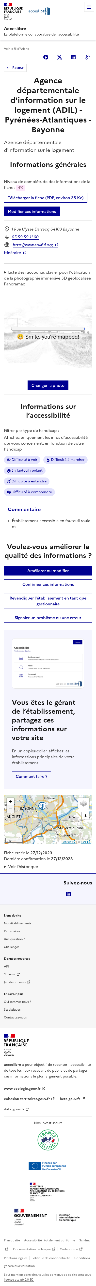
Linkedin (73, 57)
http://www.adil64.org (33, 245)
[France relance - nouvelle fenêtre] (48, 1140)
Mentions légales (15, 1258)
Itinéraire (12, 253)
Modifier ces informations (32, 211)
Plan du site (12, 1240)
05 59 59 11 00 (25, 237)
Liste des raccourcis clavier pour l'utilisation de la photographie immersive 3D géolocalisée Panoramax (47, 278)
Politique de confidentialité (51, 1258)
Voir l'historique (23, 867)
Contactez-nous (15, 1017)
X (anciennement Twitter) (59, 57)
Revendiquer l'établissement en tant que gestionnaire (48, 601)
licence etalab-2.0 (16, 1279)
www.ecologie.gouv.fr (22, 1088)
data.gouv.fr (14, 1109)
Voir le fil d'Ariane (16, 49)
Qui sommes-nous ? (17, 1002)
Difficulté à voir (24, 459)
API (6, 966)
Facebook (46, 57)
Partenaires (12, 931)
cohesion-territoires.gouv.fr (27, 1099)
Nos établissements (17, 923)
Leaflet (66, 842)
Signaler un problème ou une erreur (48, 618)
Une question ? (14, 939)
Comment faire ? (31, 776)
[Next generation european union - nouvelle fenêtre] (48, 1166)
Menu (89, 7)
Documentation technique (32, 1249)
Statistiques (12, 1009)
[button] (10, 801)
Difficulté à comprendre (32, 492)
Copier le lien (87, 57)
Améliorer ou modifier (48, 571)
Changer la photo (48, 385)
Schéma (9, 974)
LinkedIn (68, 894)
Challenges (11, 947)
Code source (69, 1249)
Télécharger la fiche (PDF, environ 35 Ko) (45, 198)
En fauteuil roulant (27, 470)
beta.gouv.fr (70, 1099)
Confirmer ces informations (48, 584)
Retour (18, 67)
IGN (83, 842)
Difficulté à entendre (29, 481)
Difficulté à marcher (68, 459)
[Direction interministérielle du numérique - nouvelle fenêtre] (48, 1217)
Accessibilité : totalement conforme (49, 1240)
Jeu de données (15, 982)
